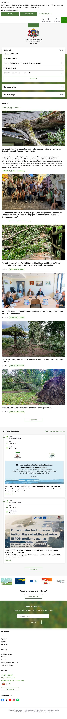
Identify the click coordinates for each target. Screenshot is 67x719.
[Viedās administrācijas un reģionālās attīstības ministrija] (12, 20)
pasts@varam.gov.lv (9, 678)
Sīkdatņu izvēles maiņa (7, 665)
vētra (14, 170)
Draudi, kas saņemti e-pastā (9, 662)
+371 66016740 (8, 675)
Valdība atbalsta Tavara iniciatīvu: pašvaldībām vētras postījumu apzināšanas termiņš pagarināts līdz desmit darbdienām (31, 150)
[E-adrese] (4, 683)
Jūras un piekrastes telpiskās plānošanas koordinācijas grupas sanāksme (33, 486)
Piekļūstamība (5, 657)
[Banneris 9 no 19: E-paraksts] (33, 581)
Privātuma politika (6, 654)
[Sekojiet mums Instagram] (14, 700)
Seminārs (8, 560)
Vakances (4, 636)
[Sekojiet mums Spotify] (17, 700)
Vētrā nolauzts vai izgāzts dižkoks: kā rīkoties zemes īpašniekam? (27, 408)
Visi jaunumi (33, 419)
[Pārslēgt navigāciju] (64, 20)
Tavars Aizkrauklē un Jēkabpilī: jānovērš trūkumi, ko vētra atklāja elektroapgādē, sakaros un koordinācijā (33, 312)
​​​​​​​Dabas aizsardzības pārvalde (17, 269)
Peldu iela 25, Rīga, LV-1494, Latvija (13, 680)
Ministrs (22, 317)
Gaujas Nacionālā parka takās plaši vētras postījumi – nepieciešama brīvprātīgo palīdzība (32, 360)
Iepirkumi (4, 639)
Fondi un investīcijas (24, 221)
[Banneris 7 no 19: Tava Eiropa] (6, 581)
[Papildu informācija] (9, 684)
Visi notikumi (33, 569)
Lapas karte (4, 660)
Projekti (3, 641)
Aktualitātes (33, 78)
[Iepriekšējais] (3, 581)
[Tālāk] (63, 581)
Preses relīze (6, 170)
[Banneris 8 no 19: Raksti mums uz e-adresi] (20, 581)
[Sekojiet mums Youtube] (10, 700)
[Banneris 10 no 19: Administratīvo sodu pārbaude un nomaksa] (47, 581)
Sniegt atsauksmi (33, 596)
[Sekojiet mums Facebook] (2, 700)
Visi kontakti (10, 689)
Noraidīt (10, 14)
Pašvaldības (20, 170)
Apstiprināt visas (28, 14)
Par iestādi (4, 644)
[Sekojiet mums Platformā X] (6, 700)
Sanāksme (8, 494)
